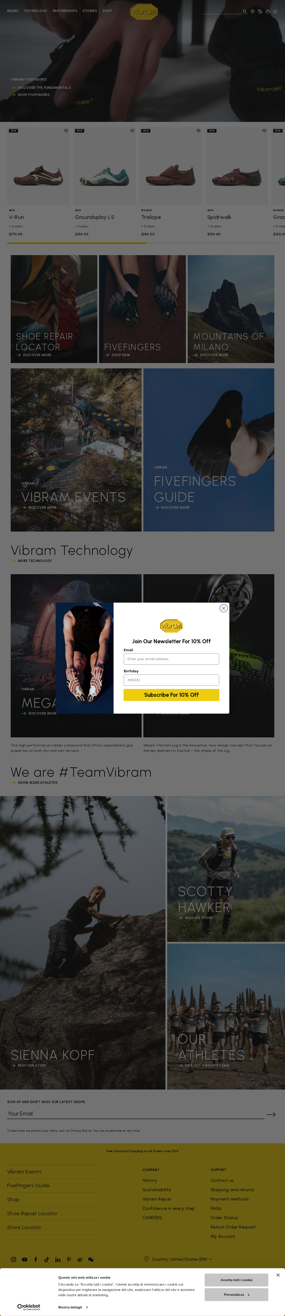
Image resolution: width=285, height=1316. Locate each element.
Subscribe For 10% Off (171, 694)
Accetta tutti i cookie (236, 1280)
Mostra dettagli (70, 1307)
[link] (171, 626)
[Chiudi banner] (278, 1275)
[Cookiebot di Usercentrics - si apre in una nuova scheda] (28, 1307)
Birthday (131, 671)
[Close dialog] (224, 608)
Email (128, 650)
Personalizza (234, 1294)
